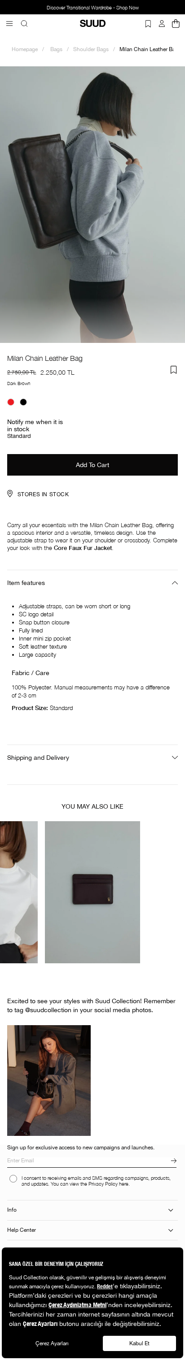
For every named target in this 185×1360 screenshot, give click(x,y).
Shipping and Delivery (38, 757)
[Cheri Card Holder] (92, 892)
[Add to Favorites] (174, 370)
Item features (26, 582)
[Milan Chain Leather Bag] (10, 402)
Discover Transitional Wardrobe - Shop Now (93, 7)
